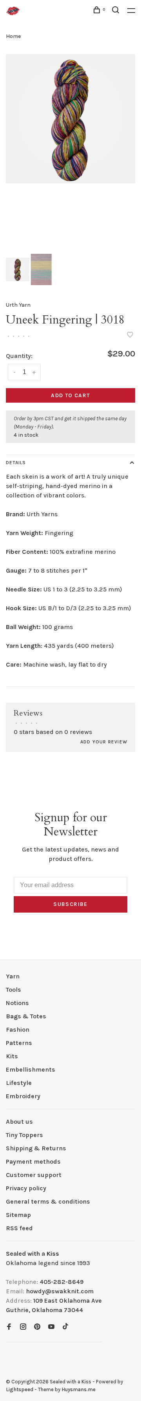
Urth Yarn (18, 305)
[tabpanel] (70, 118)
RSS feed (19, 1228)
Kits (12, 1056)
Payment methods (33, 1161)
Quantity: (19, 356)
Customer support (33, 1175)
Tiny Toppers (24, 1135)
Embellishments (30, 1069)
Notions (17, 1003)
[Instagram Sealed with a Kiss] (23, 1327)
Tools (13, 989)
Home (13, 36)
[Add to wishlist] (130, 335)
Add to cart (70, 395)
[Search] (116, 11)
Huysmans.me (78, 1389)
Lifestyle (19, 1082)
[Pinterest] (37, 1327)
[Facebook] (9, 1327)
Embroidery (23, 1096)
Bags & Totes (26, 1016)
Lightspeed (19, 1389)
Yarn (13, 976)
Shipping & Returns (36, 1148)
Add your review (103, 742)
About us (19, 1121)
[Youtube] (51, 1327)
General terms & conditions (48, 1201)
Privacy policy (26, 1188)
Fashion (17, 1029)
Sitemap (18, 1214)
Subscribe (70, 904)
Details (16, 462)
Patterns (19, 1043)
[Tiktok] (65, 1327)
